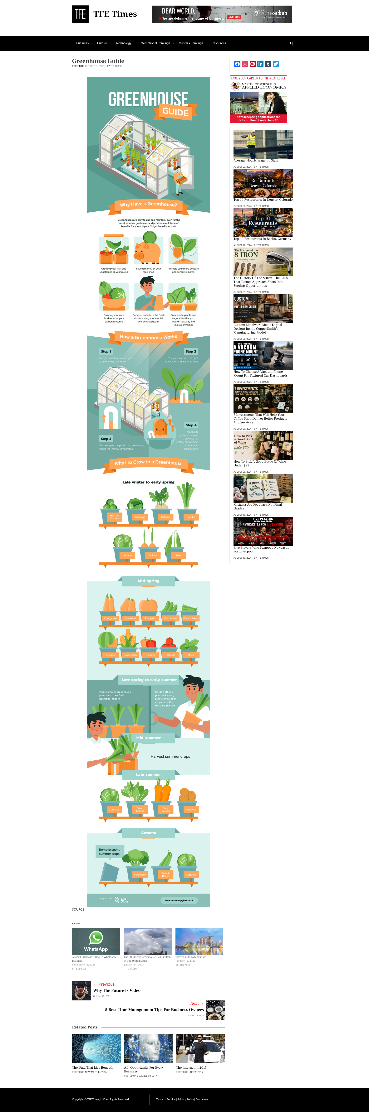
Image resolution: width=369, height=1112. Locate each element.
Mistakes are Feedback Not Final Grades (258, 507)
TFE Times (115, 66)
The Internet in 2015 (191, 1068)
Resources (219, 43)
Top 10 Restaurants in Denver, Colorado (263, 200)
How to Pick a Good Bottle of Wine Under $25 (260, 464)
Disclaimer (202, 1099)
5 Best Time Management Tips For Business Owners (154, 1010)
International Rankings (155, 43)
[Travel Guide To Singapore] (199, 941)
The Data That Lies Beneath (92, 1068)
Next (197, 1003)
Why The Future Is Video (117, 990)
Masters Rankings (191, 43)
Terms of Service (165, 1099)
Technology (123, 43)
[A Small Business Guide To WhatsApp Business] (96, 941)
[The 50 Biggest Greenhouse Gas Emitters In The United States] (148, 941)
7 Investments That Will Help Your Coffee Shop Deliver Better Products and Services (260, 419)
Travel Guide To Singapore (190, 957)
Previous (104, 984)
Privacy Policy (185, 1099)
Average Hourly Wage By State (256, 161)
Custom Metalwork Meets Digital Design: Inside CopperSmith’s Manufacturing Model (258, 329)
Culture (102, 43)
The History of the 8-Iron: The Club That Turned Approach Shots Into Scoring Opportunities (261, 282)
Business (82, 43)
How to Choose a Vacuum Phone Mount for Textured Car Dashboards (261, 374)
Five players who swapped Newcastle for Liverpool (261, 550)
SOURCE (78, 909)
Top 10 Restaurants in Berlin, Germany (262, 239)
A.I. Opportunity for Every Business (144, 1070)
